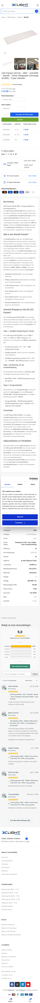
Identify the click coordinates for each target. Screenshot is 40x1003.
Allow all (20, 517)
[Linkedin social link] (13, 154)
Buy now (20, 119)
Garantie (4, 953)
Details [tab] (20, 484)
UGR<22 (34, 552)
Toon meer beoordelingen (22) (20, 820)
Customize (19, 523)
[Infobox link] (14, 838)
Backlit (20, 17)
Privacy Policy (5, 960)
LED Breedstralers (7, 861)
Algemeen (5, 945)
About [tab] (33, 484)
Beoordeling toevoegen (20, 666)
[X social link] (8, 154)
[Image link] (11, 833)
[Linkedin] (22, 984)
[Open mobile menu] (2, 5)
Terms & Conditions (7, 966)
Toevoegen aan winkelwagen (24, 114)
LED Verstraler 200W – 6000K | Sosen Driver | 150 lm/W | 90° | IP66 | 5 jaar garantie (24, 757)
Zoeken (35, 674)
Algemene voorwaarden (8, 956)
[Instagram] (17, 984)
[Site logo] (20, 5)
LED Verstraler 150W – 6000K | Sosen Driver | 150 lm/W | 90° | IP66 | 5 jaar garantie (24, 803)
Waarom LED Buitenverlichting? (11, 935)
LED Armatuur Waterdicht (9, 874)
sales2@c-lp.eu (6, 978)
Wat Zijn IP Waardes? (8, 924)
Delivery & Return (6, 950)
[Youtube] (28, 984)
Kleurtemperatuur (7, 96)
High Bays (4, 871)
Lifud (35, 538)
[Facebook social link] (6, 154)
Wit (35, 597)
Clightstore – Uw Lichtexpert (16, 990)
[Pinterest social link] (11, 154)
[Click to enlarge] (5, 53)
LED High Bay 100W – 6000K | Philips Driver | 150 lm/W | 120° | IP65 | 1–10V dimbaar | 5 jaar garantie (24, 723)
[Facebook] (12, 984)
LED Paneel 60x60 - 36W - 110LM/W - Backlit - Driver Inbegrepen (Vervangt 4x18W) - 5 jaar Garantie (24, 697)
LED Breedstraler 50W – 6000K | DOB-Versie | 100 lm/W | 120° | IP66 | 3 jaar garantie (24, 781)
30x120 (26, 17)
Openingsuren (6, 884)
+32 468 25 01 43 (6, 975)
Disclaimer (4, 963)
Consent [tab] (7, 484)
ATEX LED (4, 857)
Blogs (3, 919)
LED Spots (4, 864)
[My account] (38, 5)
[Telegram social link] (16, 154)
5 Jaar (35, 601)
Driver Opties (5, 105)
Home (3, 17)
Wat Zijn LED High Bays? (9, 928)
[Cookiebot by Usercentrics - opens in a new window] (29, 479)
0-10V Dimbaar (32, 534)
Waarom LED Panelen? (8, 931)
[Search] (36, 11)
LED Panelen (11, 17)
